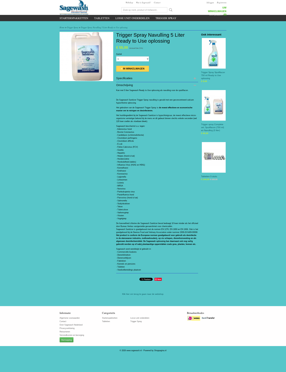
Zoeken (170, 10)
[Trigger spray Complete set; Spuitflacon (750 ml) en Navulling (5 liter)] (214, 105)
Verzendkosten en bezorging (72, 335)
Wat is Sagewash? (143, 2)
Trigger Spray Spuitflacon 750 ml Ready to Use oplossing (213, 75)
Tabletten (101, 18)
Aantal (119, 54)
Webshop (129, 2)
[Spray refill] (86, 56)
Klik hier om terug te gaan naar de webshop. (143, 294)
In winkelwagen (133, 68)
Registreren (221, 2)
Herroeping (66, 339)
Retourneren (65, 332)
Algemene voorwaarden (70, 318)
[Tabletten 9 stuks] (214, 157)
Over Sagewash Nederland (71, 325)
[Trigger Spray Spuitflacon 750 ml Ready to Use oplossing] (214, 53)
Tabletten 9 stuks (209, 176)
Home (62, 27)
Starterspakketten (74, 18)
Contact (157, 2)
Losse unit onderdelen (132, 18)
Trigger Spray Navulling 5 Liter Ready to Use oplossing (104, 27)
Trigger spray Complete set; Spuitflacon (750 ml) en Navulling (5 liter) (212, 127)
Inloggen (210, 2)
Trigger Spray (166, 18)
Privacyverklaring (67, 328)
